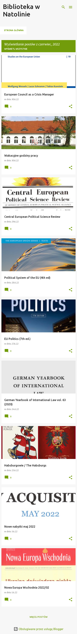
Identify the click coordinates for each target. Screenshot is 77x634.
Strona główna (14, 30)
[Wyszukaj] (63, 7)
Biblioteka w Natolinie (21, 10)
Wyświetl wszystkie (15, 49)
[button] (70, 106)
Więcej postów (38, 617)
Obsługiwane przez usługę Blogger (40, 629)
